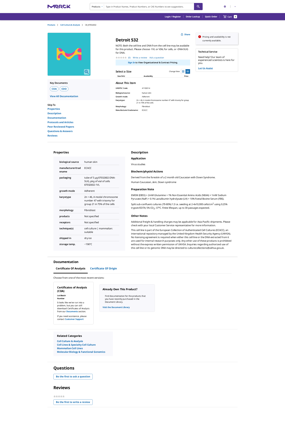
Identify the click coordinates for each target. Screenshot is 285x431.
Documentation (57, 117)
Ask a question (156, 57)
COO (64, 88)
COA (54, 88)
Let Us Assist (205, 68)
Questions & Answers (60, 131)
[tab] (54, 24)
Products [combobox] (96, 6)
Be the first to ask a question (73, 376)
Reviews (52, 135)
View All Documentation (64, 96)
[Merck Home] (59, 6)
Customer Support (74, 319)
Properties (54, 108)
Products (51, 25)
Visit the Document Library (116, 307)
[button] (173, 16)
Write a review (140, 57)
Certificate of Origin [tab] (103, 268)
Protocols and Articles (60, 122)
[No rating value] (122, 57)
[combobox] (146, 6)
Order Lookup (193, 16)
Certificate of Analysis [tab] (70, 268)
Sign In (131, 62)
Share (187, 34)
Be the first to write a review (74, 402)
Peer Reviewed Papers (61, 126)
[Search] (198, 6)
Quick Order (211, 16)
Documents (72, 311)
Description (54, 113)
